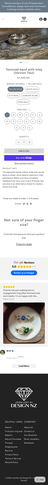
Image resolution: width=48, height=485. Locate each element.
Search (8, 427)
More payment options (24, 163)
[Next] (44, 45)
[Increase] (30, 142)
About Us (28, 427)
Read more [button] (8, 299)
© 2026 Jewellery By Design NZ (18, 478)
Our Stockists (30, 435)
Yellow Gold (15, 89)
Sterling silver (30, 96)
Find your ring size (14, 431)
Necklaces (29, 443)
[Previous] (4, 45)
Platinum (13, 96)
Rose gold (23, 102)
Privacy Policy (11, 454)
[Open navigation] (2, 19)
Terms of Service (13, 458)
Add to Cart (24, 151)
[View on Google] (2, 352)
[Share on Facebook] (24, 204)
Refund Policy (11, 462)
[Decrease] (18, 142)
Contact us (29, 431)
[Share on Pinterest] (31, 204)
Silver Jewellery (31, 439)
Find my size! (24, 244)
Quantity (24, 137)
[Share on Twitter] (27, 204)
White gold (32, 89)
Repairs (8, 435)
